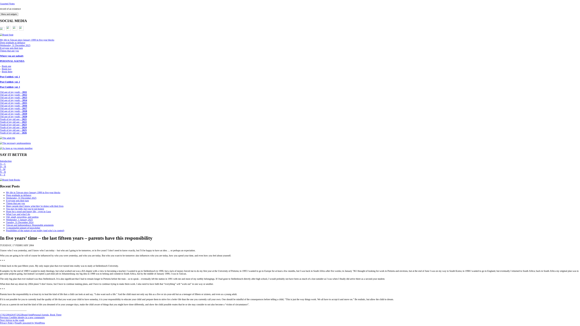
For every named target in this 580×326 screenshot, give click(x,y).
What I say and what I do (18, 214)
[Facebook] (8, 29)
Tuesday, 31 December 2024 (19, 222)
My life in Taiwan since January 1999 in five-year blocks (27, 40)
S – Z (2, 174)
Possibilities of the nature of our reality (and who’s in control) (35, 230)
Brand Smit (27, 314)
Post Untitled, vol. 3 (10, 87)
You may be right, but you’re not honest (25, 209)
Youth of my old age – (13, 119)
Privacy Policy (7, 323)
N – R (3, 172)
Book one (6, 66)
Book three (7, 71)
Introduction (6, 161)
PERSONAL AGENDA (12, 61)
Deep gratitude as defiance (12, 42)
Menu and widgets (9, 14)
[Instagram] (21, 29)
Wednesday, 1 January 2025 (19, 219)
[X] (2, 29)
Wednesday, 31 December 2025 (15, 45)
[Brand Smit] (6, 35)
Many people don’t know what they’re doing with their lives (34, 206)
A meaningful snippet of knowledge (23, 228)
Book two (6, 69)
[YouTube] (15, 29)
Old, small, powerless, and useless (22, 217)
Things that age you (9, 51)
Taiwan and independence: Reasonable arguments (30, 225)
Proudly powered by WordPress (29, 323)
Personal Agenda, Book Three (47, 314)
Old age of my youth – (13, 92)
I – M (2, 169)
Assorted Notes (7, 3)
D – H (3, 166)
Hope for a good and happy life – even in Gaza (28, 211)
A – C (3, 164)
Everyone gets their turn (11, 48)
